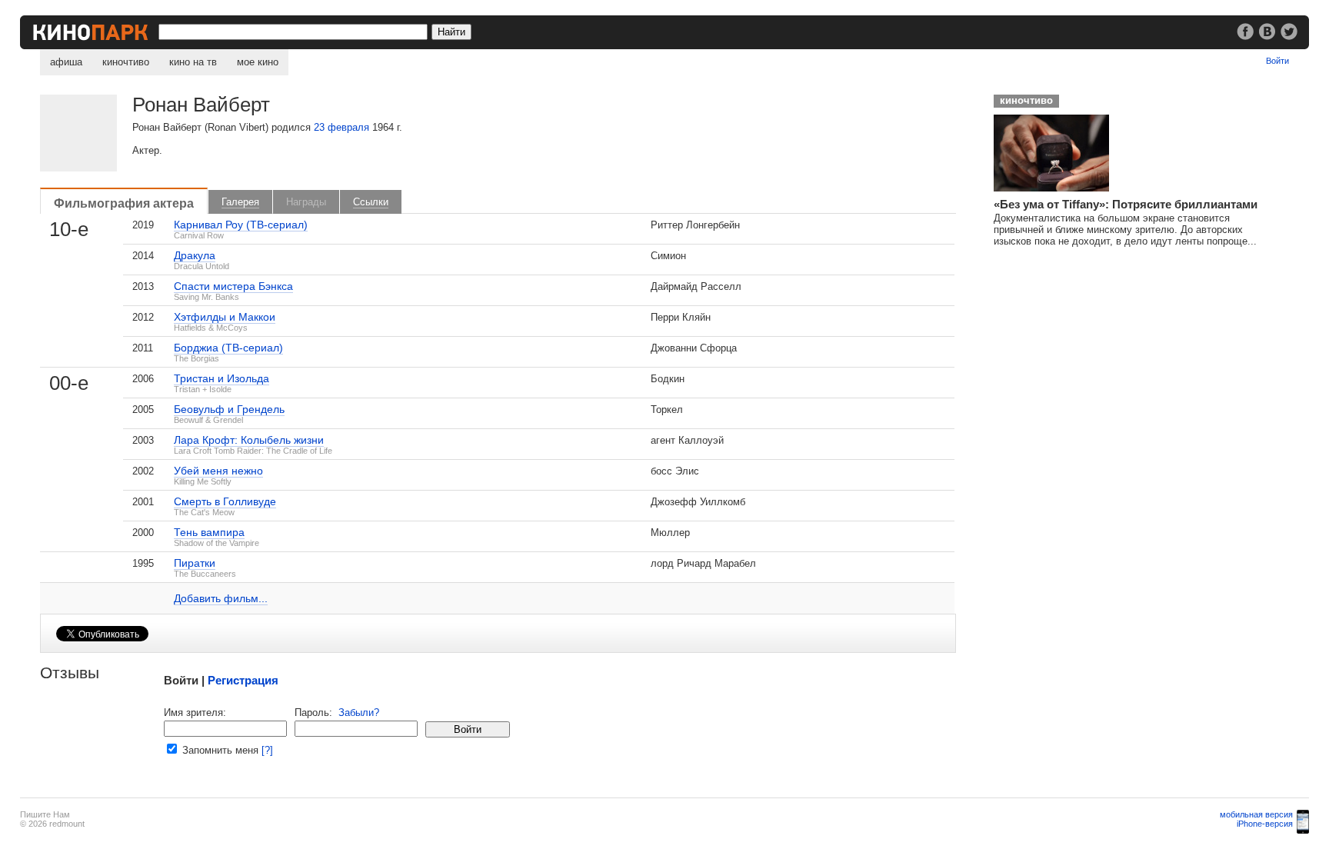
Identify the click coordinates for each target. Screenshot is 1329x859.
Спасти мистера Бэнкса (233, 286)
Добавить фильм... (221, 598)
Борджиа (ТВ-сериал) (228, 347)
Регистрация (243, 680)
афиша (66, 62)
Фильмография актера (124, 203)
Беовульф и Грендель (229, 409)
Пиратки (194, 563)
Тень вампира (209, 532)
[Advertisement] (1099, 354)
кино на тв (193, 62)
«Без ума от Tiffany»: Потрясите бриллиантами (1125, 204)
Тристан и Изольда (221, 378)
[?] (267, 750)
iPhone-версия (1265, 823)
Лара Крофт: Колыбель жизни (249, 440)
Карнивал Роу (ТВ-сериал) (241, 224)
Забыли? (358, 712)
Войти (1277, 60)
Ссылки (370, 202)
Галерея (240, 202)
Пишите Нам (45, 814)
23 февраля (341, 127)
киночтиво (125, 62)
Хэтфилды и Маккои (224, 317)
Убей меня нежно (218, 470)
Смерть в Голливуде (225, 501)
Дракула (194, 255)
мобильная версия (1256, 814)
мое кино (257, 62)
